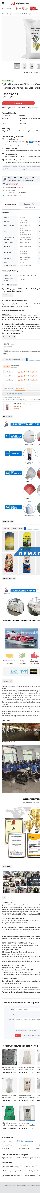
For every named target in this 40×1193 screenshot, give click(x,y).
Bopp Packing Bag (29, 1175)
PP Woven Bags (23, 1145)
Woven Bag (34, 13)
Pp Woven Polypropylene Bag (11, 1175)
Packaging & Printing (12, 13)
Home (3, 13)
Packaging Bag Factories (10, 1166)
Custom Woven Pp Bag (26, 1171)
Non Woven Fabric (24, 1148)
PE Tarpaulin (5, 1148)
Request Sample (33, 107)
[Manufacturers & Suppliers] (20, 3)
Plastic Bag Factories (28, 1166)
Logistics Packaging (25, 13)
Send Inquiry (18, 103)
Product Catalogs (28, 1141)
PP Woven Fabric (7, 1145)
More (37, 1148)
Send (17, 1035)
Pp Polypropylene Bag (9, 1171)
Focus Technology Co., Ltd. (23, 1185)
